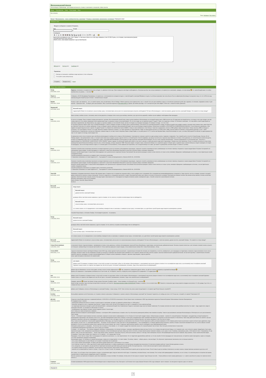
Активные (206, 15)
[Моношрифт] (69, 35)
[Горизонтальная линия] (92, 35)
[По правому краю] (65, 35)
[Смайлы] (99, 35)
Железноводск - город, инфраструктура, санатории (70, 19)
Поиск (66, 10)
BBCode (56, 66)
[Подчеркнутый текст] (59, 35)
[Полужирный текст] (54, 35)
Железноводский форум (61, 5)
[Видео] (78, 35)
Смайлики (73, 66)
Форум (52, 10)
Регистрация (73, 10)
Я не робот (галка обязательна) (64, 76)
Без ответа (212, 15)
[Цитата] (88, 35)
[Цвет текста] (94, 35)
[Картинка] (76, 35)
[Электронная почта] (74, 35)
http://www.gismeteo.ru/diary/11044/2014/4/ (124, 283)
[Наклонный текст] (56, 35)
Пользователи (59, 10)
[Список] (83, 35)
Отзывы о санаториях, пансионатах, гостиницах (100, 19)
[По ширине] (67, 35)
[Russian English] (54, 368)
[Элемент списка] (85, 35)
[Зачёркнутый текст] (61, 35)
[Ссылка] (72, 35)
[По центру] (63, 35)
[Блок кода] (90, 35)
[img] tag (64, 66)
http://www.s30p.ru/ (123, 103)
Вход (79, 10)
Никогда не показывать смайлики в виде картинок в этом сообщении (74, 74)
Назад (74, 81)
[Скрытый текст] (96, 35)
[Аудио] (80, 35)
